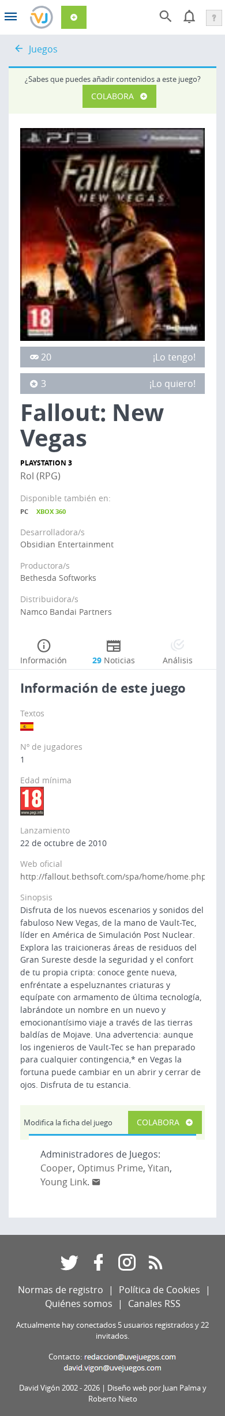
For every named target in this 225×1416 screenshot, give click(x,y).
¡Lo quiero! (172, 383)
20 (46, 357)
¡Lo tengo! (174, 357)
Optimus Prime (110, 1168)
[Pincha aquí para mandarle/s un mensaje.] (96, 1181)
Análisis (178, 660)
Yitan (159, 1168)
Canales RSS (154, 1303)
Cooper (56, 1168)
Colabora (112, 96)
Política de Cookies (159, 1289)
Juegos (43, 49)
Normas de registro (60, 1289)
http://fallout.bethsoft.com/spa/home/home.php (113, 876)
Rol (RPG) (40, 476)
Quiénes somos (78, 1303)
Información (43, 660)
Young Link (63, 1181)
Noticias (113, 660)
